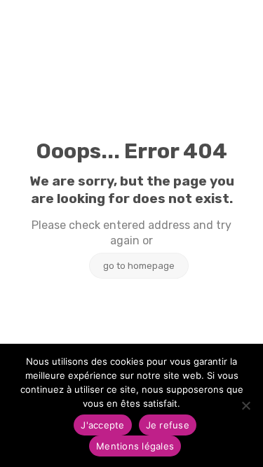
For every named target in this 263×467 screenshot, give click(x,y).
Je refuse (167, 425)
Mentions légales (135, 446)
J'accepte (102, 425)
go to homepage (139, 265)
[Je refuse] (245, 405)
